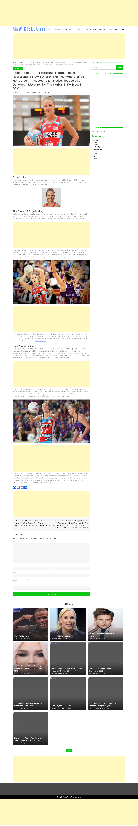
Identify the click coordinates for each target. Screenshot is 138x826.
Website (15, 572)
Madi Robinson (41, 341)
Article (96, 140)
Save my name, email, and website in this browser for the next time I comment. (43, 579)
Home (49, 29)
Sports (79, 29)
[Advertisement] (56, 13)
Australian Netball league (39, 252)
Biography (57, 29)
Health (96, 153)
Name (15, 565)
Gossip (96, 151)
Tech (110, 29)
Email (54, 565)
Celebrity (97, 147)
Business (102, 29)
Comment (16, 541)
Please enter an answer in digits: (20, 581)
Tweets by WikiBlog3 (98, 131)
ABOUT (117, 29)
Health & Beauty (91, 29)
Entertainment (69, 29)
